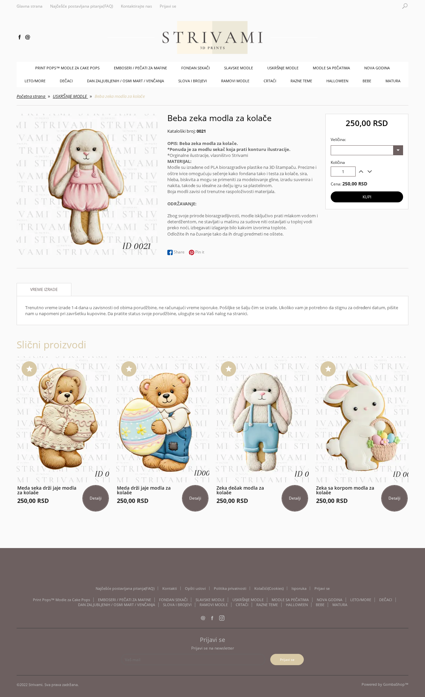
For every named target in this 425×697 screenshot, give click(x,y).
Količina (338, 162)
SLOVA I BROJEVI (192, 80)
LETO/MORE (35, 80)
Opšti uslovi (195, 588)
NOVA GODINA (377, 67)
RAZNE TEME (301, 80)
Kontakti (169, 588)
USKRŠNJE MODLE (282, 67)
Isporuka (299, 588)
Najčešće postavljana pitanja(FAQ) (81, 6)
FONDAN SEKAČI (195, 67)
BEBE (367, 80)
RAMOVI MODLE (235, 80)
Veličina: (338, 139)
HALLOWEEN (337, 80)
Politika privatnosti (230, 588)
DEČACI (66, 80)
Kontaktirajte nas (136, 6)
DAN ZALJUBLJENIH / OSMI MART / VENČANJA (125, 80)
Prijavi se (168, 6)
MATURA (392, 80)
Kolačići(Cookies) (269, 588)
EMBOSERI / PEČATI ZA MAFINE (140, 67)
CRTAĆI (270, 80)
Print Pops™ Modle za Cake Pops (67, 67)
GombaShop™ (395, 684)
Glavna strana (29, 6)
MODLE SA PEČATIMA (331, 67)
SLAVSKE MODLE (238, 67)
